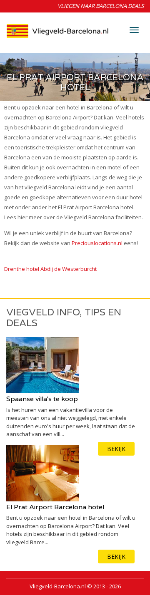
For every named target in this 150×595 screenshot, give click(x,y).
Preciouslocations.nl (97, 243)
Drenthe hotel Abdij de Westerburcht (50, 269)
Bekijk (116, 556)
